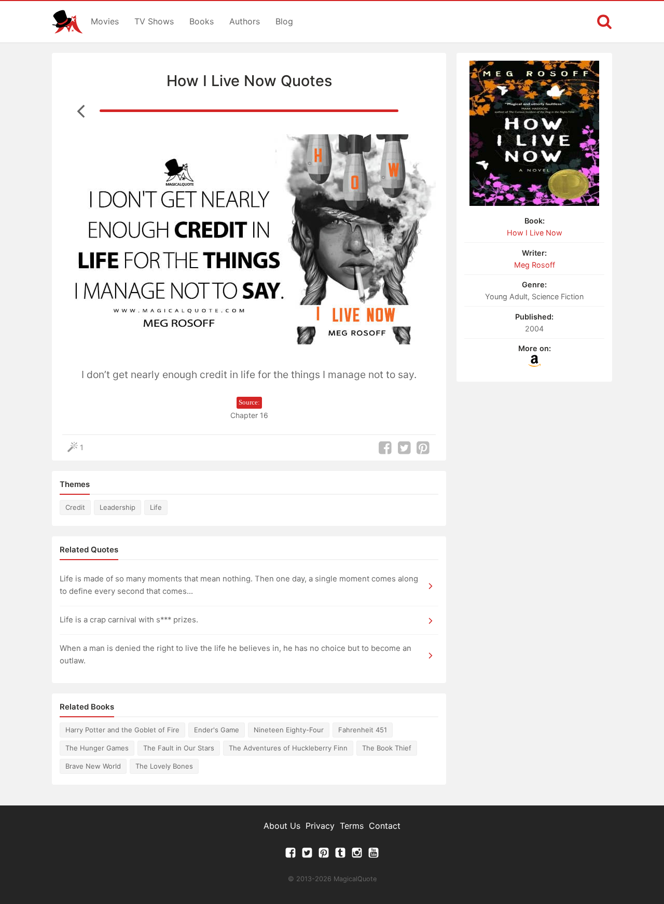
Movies (105, 21)
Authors (244, 21)
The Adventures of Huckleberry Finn (288, 748)
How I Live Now (534, 232)
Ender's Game (216, 730)
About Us (282, 825)
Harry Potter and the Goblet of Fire (122, 730)
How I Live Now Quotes (249, 81)
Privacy (320, 825)
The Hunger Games (97, 748)
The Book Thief (386, 748)
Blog (284, 21)
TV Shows (154, 21)
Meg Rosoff (534, 264)
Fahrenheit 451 (362, 730)
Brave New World (93, 766)
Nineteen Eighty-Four (289, 730)
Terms (352, 825)
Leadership (117, 507)
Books (201, 21)
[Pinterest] (323, 855)
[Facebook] (290, 855)
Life (156, 507)
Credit (75, 507)
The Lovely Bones (164, 766)
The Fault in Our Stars (178, 748)
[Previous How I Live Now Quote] (81, 110)
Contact (384, 825)
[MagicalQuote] (67, 22)
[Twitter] (307, 855)
